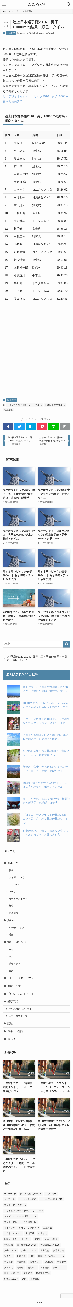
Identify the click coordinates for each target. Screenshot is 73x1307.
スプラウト (9, 1199)
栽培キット (35, 1262)
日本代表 (21, 1256)
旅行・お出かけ (16, 942)
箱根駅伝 (27, 1273)
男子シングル (59, 1267)
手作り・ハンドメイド (20, 993)
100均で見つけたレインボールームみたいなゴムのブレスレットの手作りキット (46, 707)
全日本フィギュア (12, 1233)
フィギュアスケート (19, 877)
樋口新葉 (49, 1262)
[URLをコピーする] (65, 426)
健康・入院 (14, 986)
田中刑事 (44, 1267)
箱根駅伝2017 (11, 1279)
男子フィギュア (11, 1273)
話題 (10, 1023)
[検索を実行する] (66, 644)
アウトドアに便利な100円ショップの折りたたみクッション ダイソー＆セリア (46, 723)
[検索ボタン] (68, 4)
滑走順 (20, 1267)
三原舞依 (47, 1228)
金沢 (11, 970)
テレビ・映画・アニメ (20, 978)
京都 (11, 949)
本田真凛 (8, 1262)
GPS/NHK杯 (10, 1193)
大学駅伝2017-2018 (50, 1245)
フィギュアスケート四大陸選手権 (20, 1222)
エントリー (51, 1193)
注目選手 (61, 1262)
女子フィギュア (28, 1250)
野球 (11, 905)
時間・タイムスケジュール (51, 1256)
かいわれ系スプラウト (20, 1009)
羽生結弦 (34, 1279)
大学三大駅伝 (51, 1239)
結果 (24, 1279)
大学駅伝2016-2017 (26, 1245)
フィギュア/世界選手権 (15, 1205)
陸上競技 (11, 33)
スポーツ (12, 863)
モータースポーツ (18, 898)
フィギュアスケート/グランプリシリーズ (23, 1210)
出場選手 (30, 1233)
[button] (8, 426)
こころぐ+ (36, 4)
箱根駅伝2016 (43, 1273)
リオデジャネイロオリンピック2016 (24, 405)
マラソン (13, 891)
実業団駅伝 (58, 1250)
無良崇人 (32, 1267)
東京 (11, 956)
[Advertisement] (36, 351)
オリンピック (16, 884)
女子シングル (10, 1250)
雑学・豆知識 (15, 1031)
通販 (11, 934)
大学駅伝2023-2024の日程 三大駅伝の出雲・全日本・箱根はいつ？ (37, 658)
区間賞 (37, 1239)
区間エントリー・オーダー (17, 1239)
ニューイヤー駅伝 (27, 1199)
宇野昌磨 (44, 1250)
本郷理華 (21, 1262)
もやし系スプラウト (19, 1016)
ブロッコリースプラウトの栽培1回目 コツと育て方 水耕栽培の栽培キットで (46, 818)
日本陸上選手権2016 (55, 405)
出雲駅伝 (42, 1233)
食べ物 (11, 1039)
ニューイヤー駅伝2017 (51, 1199)
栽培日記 (12, 1001)
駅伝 (11, 870)
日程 (32, 1256)
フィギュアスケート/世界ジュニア (20, 1216)
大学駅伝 (8, 1245)
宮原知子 (8, 1256)
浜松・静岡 (14, 963)
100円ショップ (16, 927)
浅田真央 (8, 1267)
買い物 (11, 920)
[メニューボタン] (4, 4)
